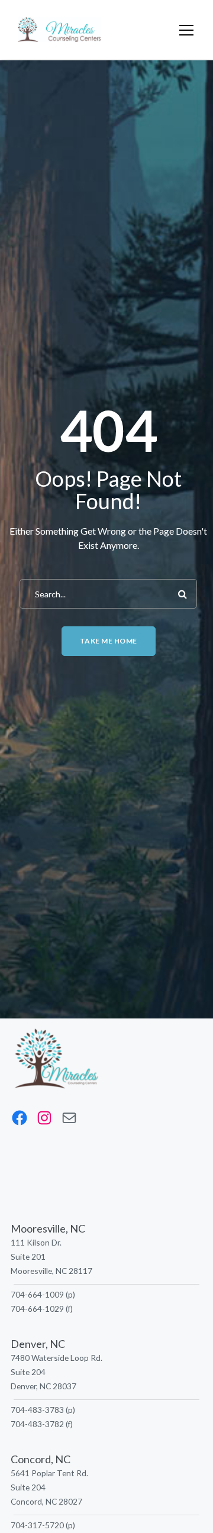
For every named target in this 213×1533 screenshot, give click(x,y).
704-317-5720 (37, 1525)
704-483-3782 (37, 1424)
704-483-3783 (37, 1410)
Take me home (108, 640)
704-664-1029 (37, 1309)
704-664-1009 (37, 1294)
